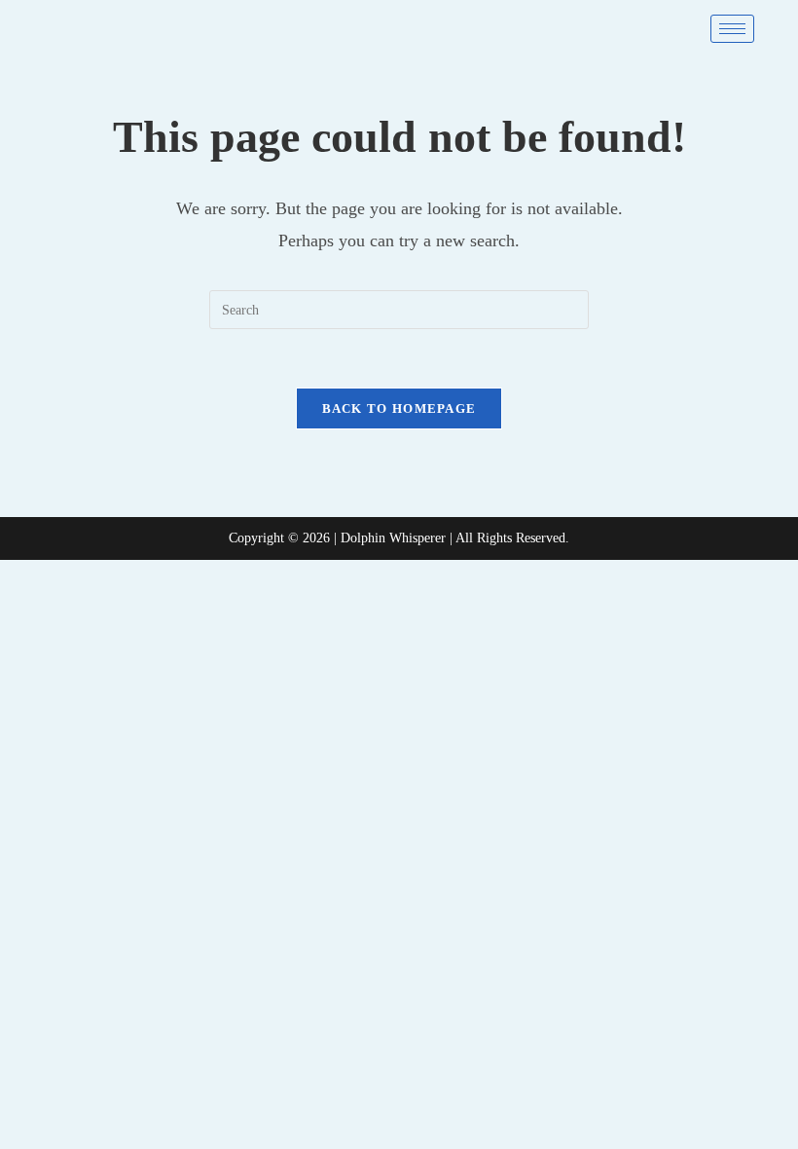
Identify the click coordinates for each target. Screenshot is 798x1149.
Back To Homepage (399, 408)
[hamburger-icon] (732, 29)
